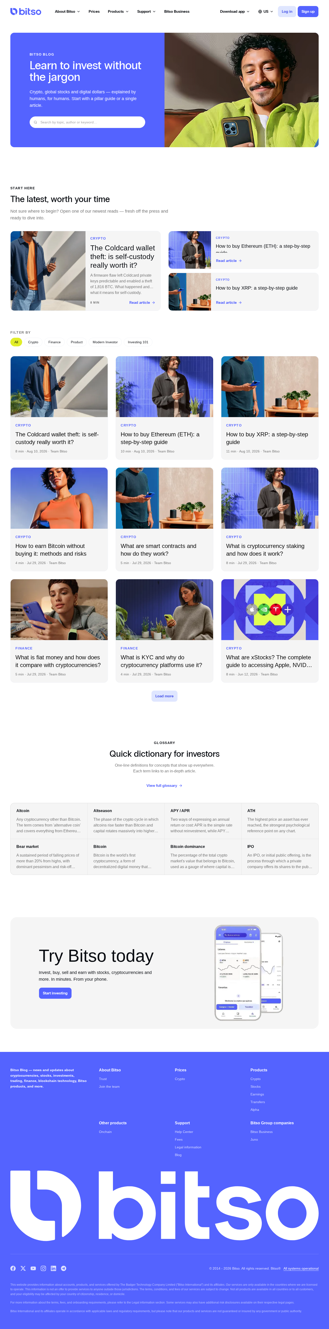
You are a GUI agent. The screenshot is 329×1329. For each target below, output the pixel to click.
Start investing (55, 993)
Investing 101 (138, 342)
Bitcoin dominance (188, 847)
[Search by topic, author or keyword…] (35, 122)
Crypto (33, 342)
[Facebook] (13, 1268)
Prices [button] (94, 11)
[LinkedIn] (53, 1268)
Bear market (27, 847)
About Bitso (65, 11)
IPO (250, 847)
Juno (254, 1139)
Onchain (105, 1132)
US (265, 11)
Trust (103, 1079)
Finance (54, 342)
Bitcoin (99, 847)
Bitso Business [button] (177, 11)
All (16, 342)
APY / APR (180, 811)
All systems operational (301, 1268)
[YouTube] (33, 1268)
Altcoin (22, 811)
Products (116, 11)
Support (144, 11)
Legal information (188, 1147)
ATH (251, 811)
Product (77, 342)
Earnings (257, 1094)
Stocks (255, 1086)
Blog (178, 1155)
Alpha (254, 1110)
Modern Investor (105, 342)
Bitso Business (261, 1132)
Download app (232, 11)
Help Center (184, 1132)
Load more (164, 696)
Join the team (109, 1086)
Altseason (102, 811)
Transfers (257, 1102)
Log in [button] (287, 11)
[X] (23, 1268)
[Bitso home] (25, 11)
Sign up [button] (308, 11)
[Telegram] (63, 1268)
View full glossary (161, 785)
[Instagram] (43, 1268)
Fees (179, 1139)
